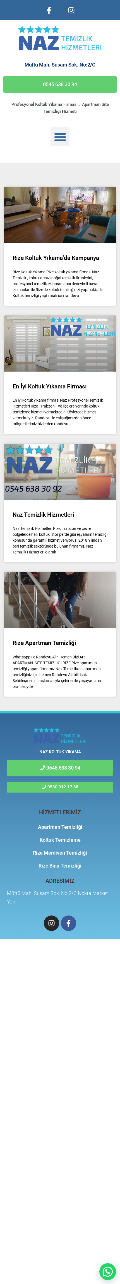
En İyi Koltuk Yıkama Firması (50, 386)
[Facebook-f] (49, 10)
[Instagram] (71, 10)
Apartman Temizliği (60, 827)
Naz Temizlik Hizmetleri (43, 514)
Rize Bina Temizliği (60, 866)
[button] (60, 137)
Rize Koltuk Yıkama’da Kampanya (56, 258)
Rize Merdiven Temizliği (60, 853)
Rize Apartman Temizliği (44, 643)
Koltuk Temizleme (60, 840)
